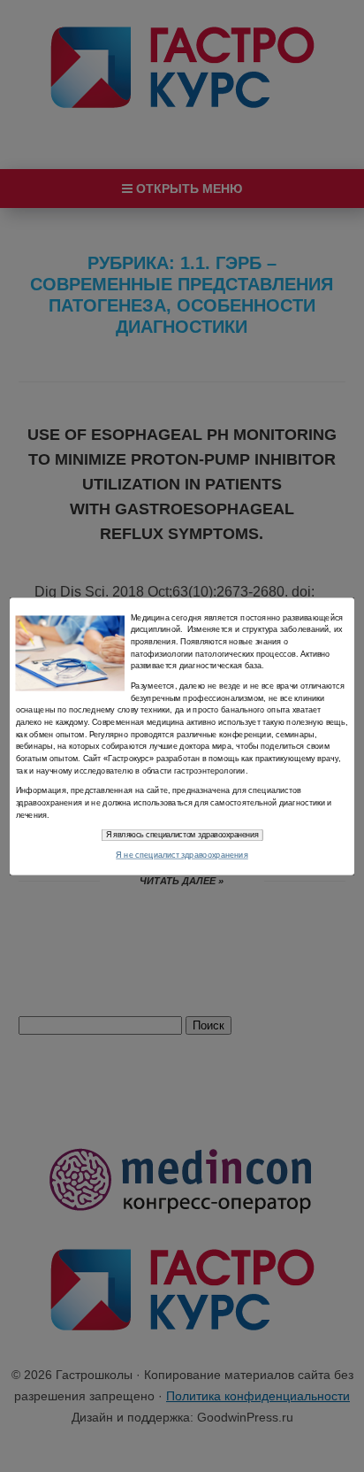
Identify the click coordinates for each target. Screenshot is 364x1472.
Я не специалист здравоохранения (182, 854)
